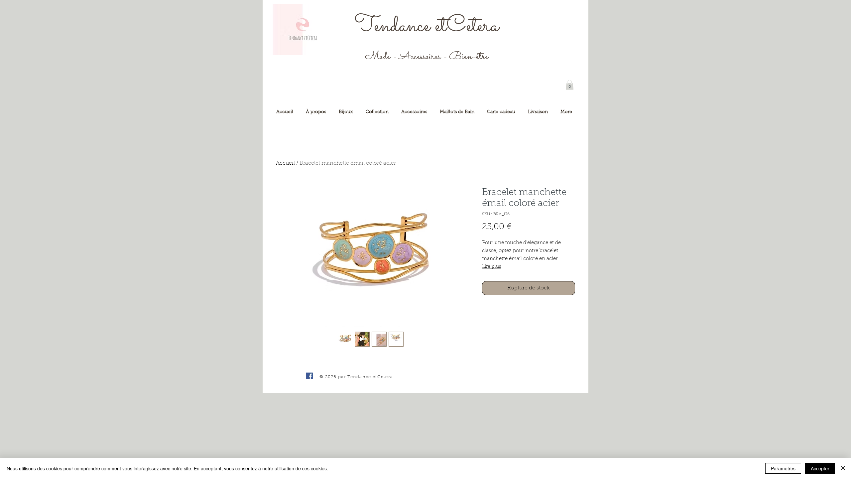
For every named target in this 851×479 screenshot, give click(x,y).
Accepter (820, 468)
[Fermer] (843, 468)
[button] (569, 85)
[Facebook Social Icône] (309, 376)
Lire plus (491, 266)
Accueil (285, 163)
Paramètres (783, 468)
